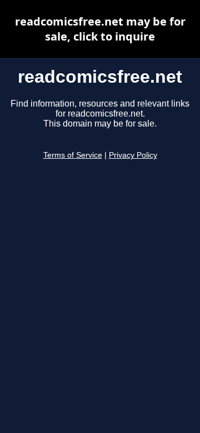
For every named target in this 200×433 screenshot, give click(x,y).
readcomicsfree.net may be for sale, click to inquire (100, 29)
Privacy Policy (133, 155)
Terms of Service (72, 155)
